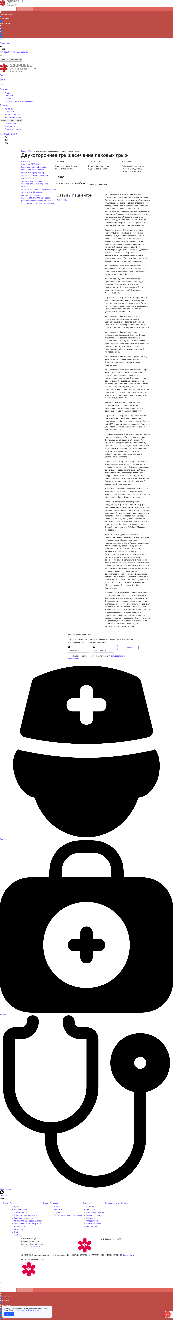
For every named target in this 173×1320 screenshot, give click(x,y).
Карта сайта (128, 1255)
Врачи (3, 75)
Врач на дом (10, 126)
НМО (53, 203)
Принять (9, 1314)
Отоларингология (37, 189)
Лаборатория (31, 203)
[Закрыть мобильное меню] (35, 68)
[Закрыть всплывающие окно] (1, 1287)
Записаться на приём (11, 60)
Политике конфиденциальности (29, 1310)
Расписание (5, 43)
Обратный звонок (13, 129)
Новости (9, 96)
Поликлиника (32, 167)
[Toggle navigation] (1, 55)
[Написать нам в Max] (6, 140)
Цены (2, 84)
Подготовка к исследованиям (19, 101)
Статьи (8, 98)
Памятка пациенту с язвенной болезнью (31, 195)
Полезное (4, 89)
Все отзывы (62, 200)
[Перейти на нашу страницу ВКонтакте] (6, 143)
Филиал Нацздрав (13, 117)
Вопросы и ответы (13, 114)
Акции (8, 93)
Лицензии (9, 111)
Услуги (3, 80)
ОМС (48, 203)
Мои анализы (11, 123)
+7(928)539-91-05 (32, 1247)
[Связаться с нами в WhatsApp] (6, 137)
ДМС (33, 164)
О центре (4, 105)
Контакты (9, 109)
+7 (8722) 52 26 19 (8, 134)
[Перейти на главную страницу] (17, 68)
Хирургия (41, 203)
